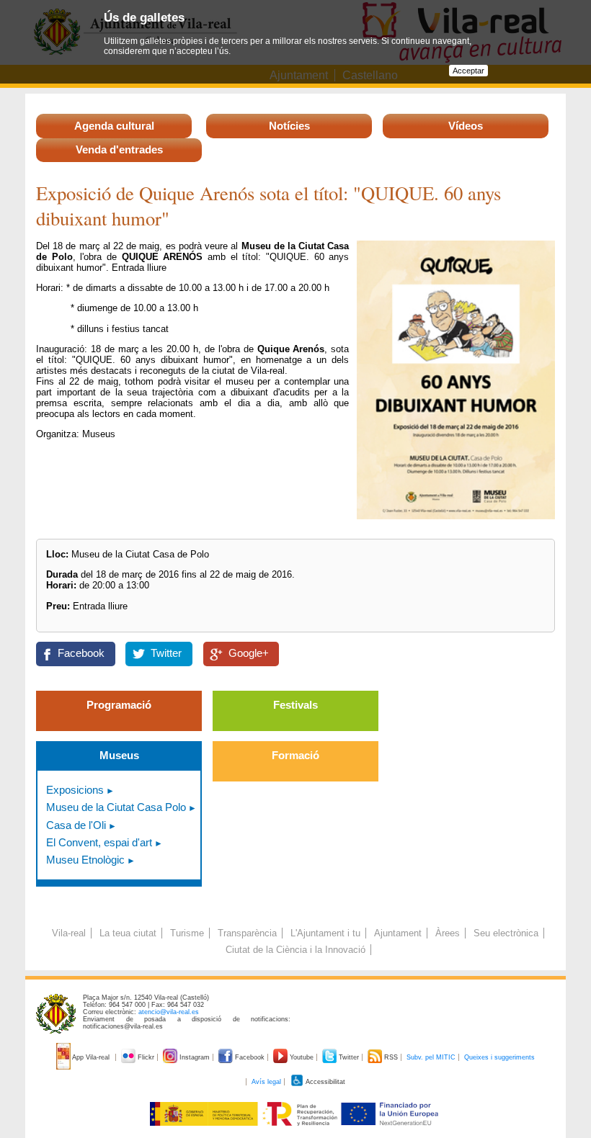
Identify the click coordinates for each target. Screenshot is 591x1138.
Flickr (145, 1057)
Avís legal (266, 1081)
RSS (391, 1057)
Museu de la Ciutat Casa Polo (116, 807)
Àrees (447, 933)
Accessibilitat (324, 1081)
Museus (119, 755)
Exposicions (75, 790)
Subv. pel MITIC (431, 1057)
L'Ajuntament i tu (325, 933)
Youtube (302, 1057)
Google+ (248, 653)
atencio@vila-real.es (168, 1012)
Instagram (194, 1057)
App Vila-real (91, 1057)
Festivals (295, 705)
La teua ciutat (127, 933)
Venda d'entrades (119, 149)
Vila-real (69, 933)
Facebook (81, 653)
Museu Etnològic (85, 860)
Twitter (166, 653)
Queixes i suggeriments (499, 1057)
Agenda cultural (114, 126)
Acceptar (468, 70)
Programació (118, 705)
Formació (295, 755)
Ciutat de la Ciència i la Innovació (295, 949)
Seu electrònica (506, 933)
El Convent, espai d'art (99, 842)
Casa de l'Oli (76, 825)
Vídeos (465, 126)
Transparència (247, 933)
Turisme (187, 933)
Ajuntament (398, 933)
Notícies (289, 126)
